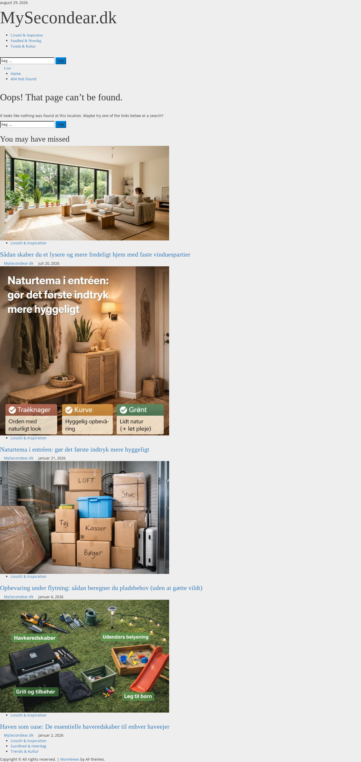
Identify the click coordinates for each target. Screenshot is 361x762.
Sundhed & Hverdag (26, 41)
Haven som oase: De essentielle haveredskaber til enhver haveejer (84, 726)
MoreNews (69, 759)
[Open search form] (1, 54)
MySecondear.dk (58, 17)
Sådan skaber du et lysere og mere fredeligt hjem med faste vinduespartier (95, 254)
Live (7, 68)
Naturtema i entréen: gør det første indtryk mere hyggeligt (74, 449)
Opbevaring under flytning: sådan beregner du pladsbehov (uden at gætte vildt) (101, 587)
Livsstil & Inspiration (27, 35)
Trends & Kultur (23, 46)
